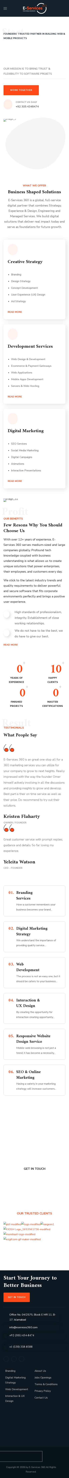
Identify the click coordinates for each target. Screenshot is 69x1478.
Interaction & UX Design (15, 1398)
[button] (64, 8)
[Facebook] (6, 1359)
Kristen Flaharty (22, 816)
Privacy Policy (42, 1391)
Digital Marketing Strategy (15, 1380)
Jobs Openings (42, 1377)
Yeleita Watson (19, 862)
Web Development (16, 1389)
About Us (40, 1371)
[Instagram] (21, 1359)
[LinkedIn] (14, 1359)
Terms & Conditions (46, 1384)
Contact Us (41, 1398)
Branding (10, 1371)
